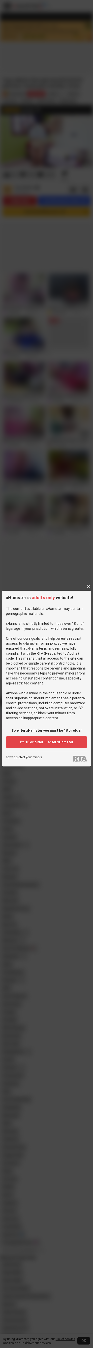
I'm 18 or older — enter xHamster (46, 742)
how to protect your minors (24, 757)
